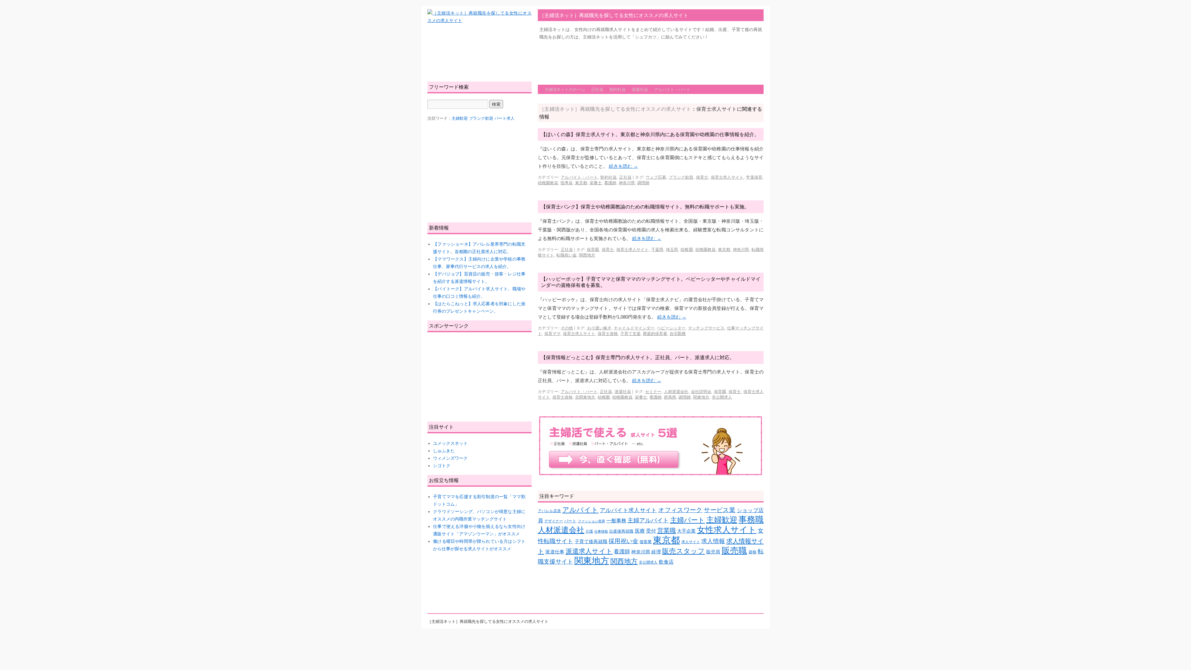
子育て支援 (630, 333)
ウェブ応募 (656, 177)
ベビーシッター (671, 328)
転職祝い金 (566, 255)
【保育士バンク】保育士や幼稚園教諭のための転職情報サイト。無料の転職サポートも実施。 (645, 206)
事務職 (751, 519)
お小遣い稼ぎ (599, 328)
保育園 (593, 249)
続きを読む (623, 166)
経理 (656, 551)
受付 (651, 531)
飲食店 (666, 562)
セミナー (653, 391)
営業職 (666, 530)
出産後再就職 (621, 531)
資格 (752, 552)
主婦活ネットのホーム (565, 89)
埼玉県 (672, 249)
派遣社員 (640, 89)
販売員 (713, 551)
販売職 (734, 550)
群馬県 (670, 397)
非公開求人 (722, 397)
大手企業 (686, 531)
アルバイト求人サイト (628, 510)
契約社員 (617, 89)
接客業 (646, 541)
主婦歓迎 (721, 519)
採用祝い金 (623, 541)
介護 (589, 531)
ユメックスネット (450, 443)
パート (570, 521)
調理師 (643, 182)
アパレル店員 (549, 511)
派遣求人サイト (589, 551)
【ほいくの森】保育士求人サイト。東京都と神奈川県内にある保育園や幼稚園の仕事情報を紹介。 (650, 134)
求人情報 (713, 541)
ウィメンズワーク (450, 458)
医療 (640, 531)
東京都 (581, 182)
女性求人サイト (726, 529)
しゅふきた (444, 450)
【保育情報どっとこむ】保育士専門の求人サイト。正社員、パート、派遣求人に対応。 (637, 357)
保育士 (702, 177)
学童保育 (754, 177)
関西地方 (587, 255)
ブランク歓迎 (681, 177)
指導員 (566, 182)
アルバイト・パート (672, 89)
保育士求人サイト (727, 177)
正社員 (597, 89)
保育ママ (552, 333)
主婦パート (687, 520)
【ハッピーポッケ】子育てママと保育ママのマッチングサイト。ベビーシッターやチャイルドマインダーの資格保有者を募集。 (651, 282)
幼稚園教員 (548, 182)
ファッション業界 (591, 521)
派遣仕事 (554, 551)
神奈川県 (627, 182)
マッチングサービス (706, 328)
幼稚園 (686, 249)
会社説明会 (701, 391)
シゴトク (441, 465)
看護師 (610, 182)
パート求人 (504, 118)
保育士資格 (608, 333)
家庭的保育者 (655, 333)
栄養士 (596, 182)
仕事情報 (601, 531)
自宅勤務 (678, 333)
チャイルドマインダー (634, 328)
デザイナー (553, 521)
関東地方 (701, 397)
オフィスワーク (680, 510)
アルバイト (580, 510)
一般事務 (616, 520)
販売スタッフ (683, 551)
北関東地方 (585, 397)
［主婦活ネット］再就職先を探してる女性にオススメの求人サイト (613, 15)
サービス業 (719, 510)
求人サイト (690, 542)
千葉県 (657, 249)
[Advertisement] (651, 59)
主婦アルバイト (648, 520)
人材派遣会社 (676, 391)
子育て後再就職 (591, 541)
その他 (567, 328)
